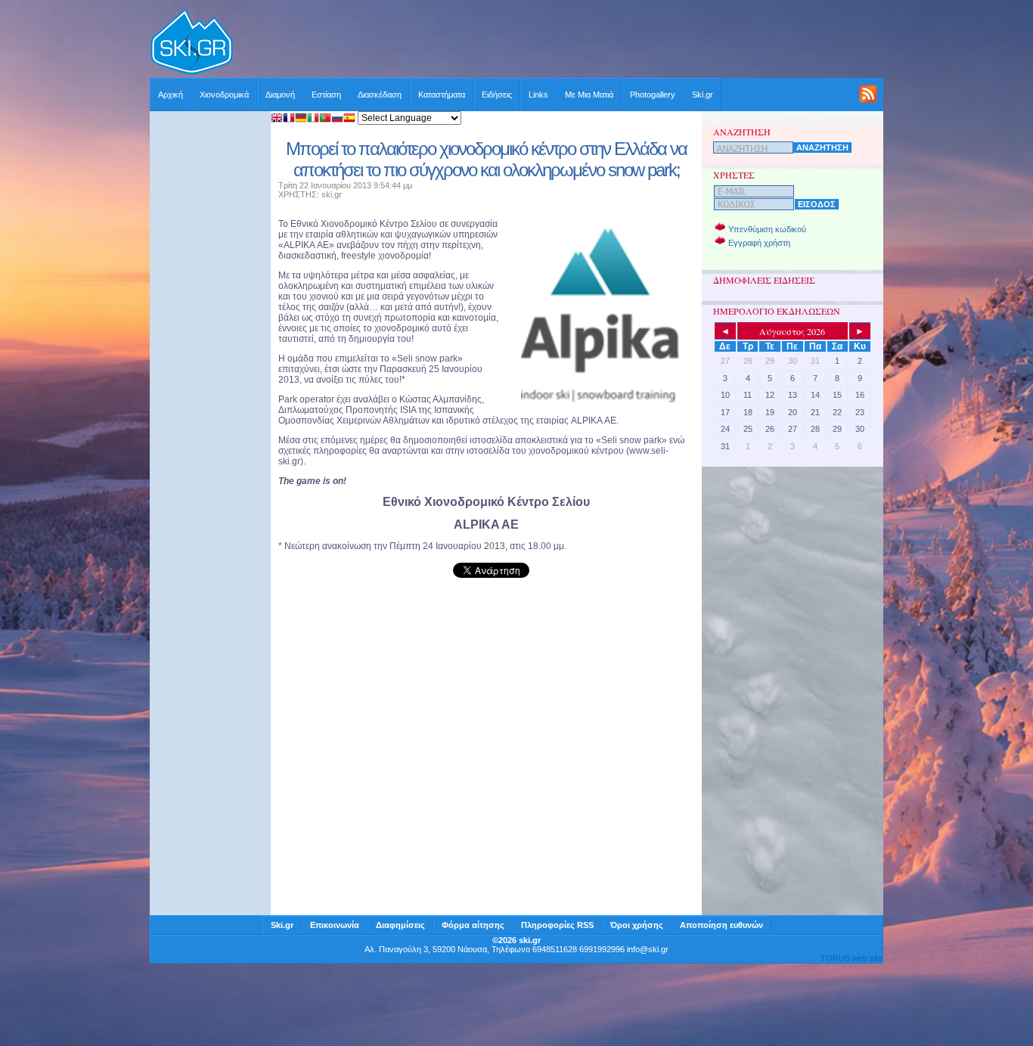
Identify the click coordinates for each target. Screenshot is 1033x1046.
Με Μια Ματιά (589, 94)
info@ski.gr (648, 949)
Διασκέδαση (380, 94)
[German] (301, 119)
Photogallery (652, 94)
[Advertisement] (559, 43)
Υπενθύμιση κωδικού (767, 229)
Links (538, 94)
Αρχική (170, 94)
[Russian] (337, 119)
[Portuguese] (325, 119)
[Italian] (313, 119)
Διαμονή (280, 94)
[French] (289, 119)
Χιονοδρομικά (224, 94)
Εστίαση (326, 94)
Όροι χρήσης (636, 925)
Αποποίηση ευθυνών (721, 925)
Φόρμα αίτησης (473, 925)
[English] (277, 119)
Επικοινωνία (334, 925)
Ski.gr (702, 94)
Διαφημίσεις (400, 925)
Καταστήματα (441, 94)
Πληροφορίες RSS (557, 925)
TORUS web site (852, 958)
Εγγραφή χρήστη (759, 242)
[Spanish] (349, 119)
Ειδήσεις (497, 94)
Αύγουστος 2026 (792, 331)
